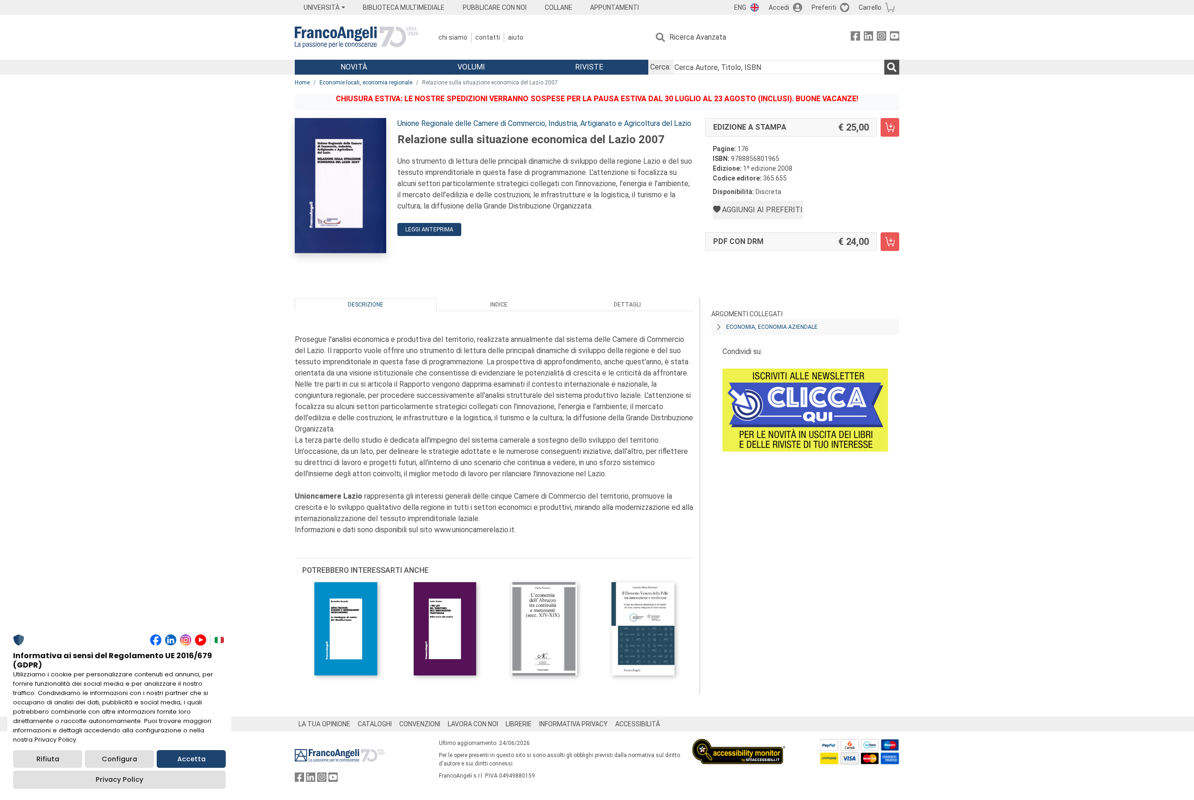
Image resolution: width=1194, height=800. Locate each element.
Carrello (870, 7)
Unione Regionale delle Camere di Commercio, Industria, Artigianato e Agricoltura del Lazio (544, 123)
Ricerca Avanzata (697, 37)
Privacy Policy (119, 779)
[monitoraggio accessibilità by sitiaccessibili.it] (738, 744)
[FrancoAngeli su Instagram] (881, 37)
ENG (740, 7)
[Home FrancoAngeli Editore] (356, 37)
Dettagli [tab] (627, 304)
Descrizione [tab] (365, 304)
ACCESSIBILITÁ (637, 724)
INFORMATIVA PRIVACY (573, 724)
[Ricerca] (891, 67)
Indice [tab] (498, 304)
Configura (119, 759)
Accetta (191, 759)
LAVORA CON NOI (473, 724)
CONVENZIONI (419, 724)
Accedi (779, 7)
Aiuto (515, 37)
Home (302, 82)
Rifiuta (47, 759)
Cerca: (660, 67)
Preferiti (824, 7)
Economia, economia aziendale (772, 327)
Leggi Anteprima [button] (429, 229)
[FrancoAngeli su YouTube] (894, 37)
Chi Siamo (452, 37)
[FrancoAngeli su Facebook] (855, 37)
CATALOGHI (375, 724)
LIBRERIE (519, 724)
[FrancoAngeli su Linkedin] (868, 37)
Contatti (487, 37)
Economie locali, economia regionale (365, 82)
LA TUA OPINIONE (324, 724)
